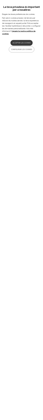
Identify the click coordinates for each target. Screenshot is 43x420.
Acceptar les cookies (22, 43)
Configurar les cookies (21, 49)
